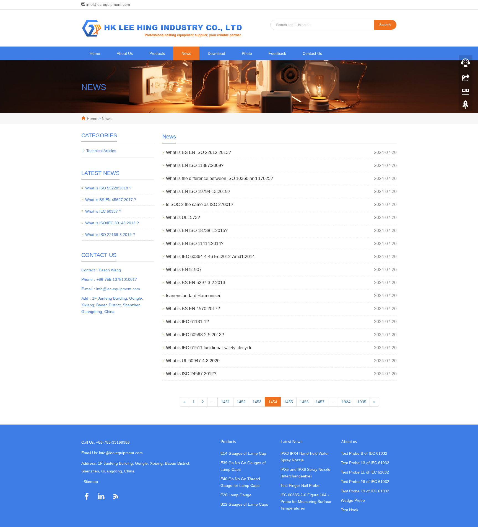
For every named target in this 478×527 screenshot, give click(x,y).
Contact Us (312, 53)
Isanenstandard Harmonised (194, 295)
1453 (257, 402)
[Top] (465, 106)
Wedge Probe (353, 500)
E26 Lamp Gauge (235, 495)
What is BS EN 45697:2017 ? (110, 199)
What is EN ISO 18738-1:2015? (197, 230)
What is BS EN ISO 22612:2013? (198, 152)
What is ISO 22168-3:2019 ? (110, 234)
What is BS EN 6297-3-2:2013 (195, 282)
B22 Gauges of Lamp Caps (244, 504)
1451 (225, 402)
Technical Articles (101, 150)
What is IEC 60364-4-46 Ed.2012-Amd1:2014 (210, 256)
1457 (320, 402)
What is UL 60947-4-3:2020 (193, 360)
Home (95, 53)
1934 (346, 402)
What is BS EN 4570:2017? (193, 308)
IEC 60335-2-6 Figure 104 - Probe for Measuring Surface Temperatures (305, 501)
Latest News (291, 441)
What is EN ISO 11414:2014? (195, 243)
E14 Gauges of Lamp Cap (243, 453)
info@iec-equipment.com (108, 4)
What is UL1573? (183, 217)
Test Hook (349, 510)
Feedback (277, 53)
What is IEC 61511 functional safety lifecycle (209, 347)
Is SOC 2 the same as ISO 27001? (199, 204)
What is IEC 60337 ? (103, 211)
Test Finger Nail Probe (299, 485)
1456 (304, 402)
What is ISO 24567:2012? (191, 373)
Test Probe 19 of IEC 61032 (365, 491)
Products (157, 53)
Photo (247, 53)
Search (385, 25)
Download (216, 53)
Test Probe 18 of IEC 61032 (365, 481)
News (186, 53)
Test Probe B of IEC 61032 (364, 453)
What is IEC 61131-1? (187, 321)
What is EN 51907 (184, 269)
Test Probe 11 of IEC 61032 (365, 472)
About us (349, 441)
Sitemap (91, 481)
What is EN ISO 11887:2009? (195, 165)
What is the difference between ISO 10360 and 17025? (219, 178)
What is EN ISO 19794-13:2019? (198, 191)
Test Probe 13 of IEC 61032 (365, 463)
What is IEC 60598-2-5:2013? (195, 334)
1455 (288, 402)
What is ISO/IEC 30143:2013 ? (112, 223)
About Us (125, 53)
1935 (361, 402)
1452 (241, 402)
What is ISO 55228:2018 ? (108, 188)
